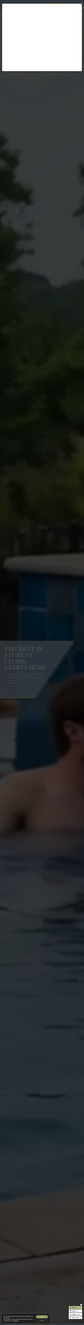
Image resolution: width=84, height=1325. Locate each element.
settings (16, 1320)
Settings (42, 1320)
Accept (42, 1316)
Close (81, 3)
